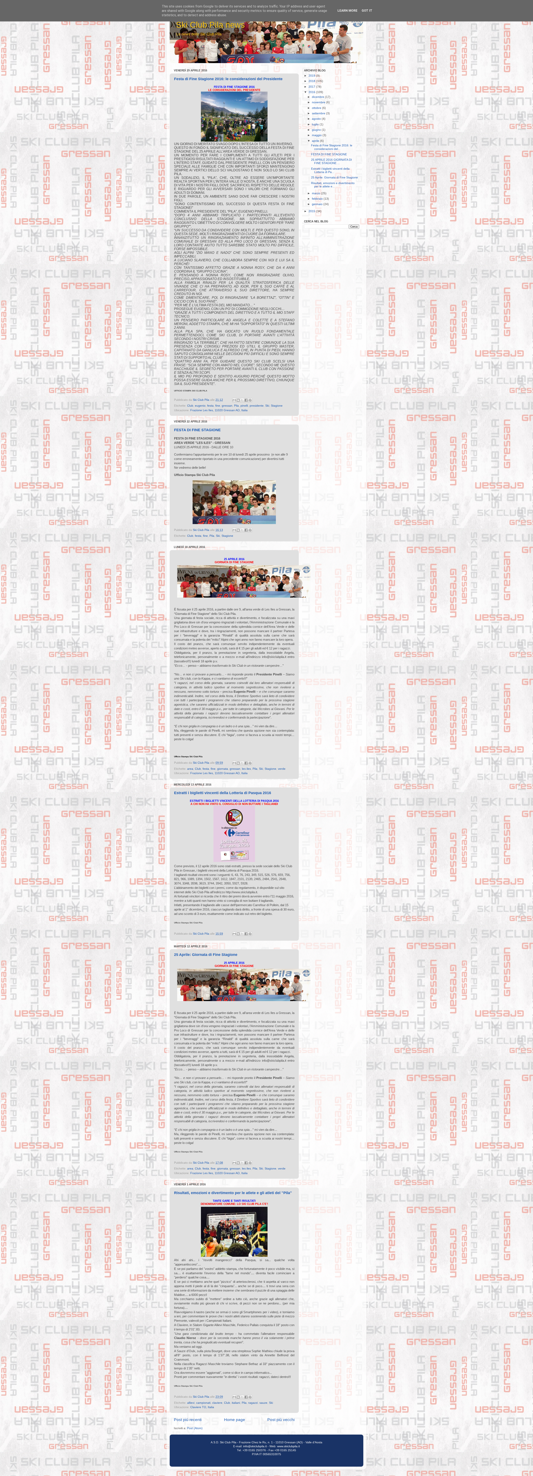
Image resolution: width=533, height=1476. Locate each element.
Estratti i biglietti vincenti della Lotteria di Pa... (330, 170)
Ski (267, 405)
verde (281, 768)
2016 (312, 92)
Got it (367, 10)
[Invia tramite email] (234, 400)
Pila (236, 405)
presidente (257, 405)
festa (210, 405)
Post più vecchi (281, 1419)
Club (190, 405)
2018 (312, 81)
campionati (203, 1402)
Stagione (277, 405)
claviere (217, 1402)
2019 (312, 75)
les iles (246, 768)
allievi (190, 1402)
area (190, 768)
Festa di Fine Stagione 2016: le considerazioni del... (331, 147)
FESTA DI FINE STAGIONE (197, 430)
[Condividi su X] (242, 400)
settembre (319, 113)
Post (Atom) (195, 1428)
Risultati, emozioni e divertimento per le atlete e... (333, 185)
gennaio (317, 204)
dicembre (318, 96)
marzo (316, 193)
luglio (316, 124)
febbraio (318, 198)
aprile (316, 140)
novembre (319, 102)
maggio (317, 135)
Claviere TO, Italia (202, 1407)
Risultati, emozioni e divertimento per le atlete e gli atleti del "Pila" (233, 1193)
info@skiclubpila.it (255, 1446)
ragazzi (253, 1402)
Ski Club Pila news (210, 24)
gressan (227, 405)
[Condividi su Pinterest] (250, 400)
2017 (312, 86)
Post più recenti (188, 1419)
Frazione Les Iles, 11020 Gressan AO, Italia (219, 410)
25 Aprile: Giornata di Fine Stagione (205, 955)
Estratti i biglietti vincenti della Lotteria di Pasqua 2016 (222, 793)
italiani (236, 1402)
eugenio (200, 405)
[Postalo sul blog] (238, 400)
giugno (317, 129)
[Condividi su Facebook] (246, 400)
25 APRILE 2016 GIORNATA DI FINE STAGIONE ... (331, 161)
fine (217, 405)
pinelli (244, 405)
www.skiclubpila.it (288, 1446)
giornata (222, 768)
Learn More (347, 10)
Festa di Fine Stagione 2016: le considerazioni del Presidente (228, 79)
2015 (312, 211)
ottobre (317, 108)
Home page (234, 1419)
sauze (263, 1402)
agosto (317, 118)
